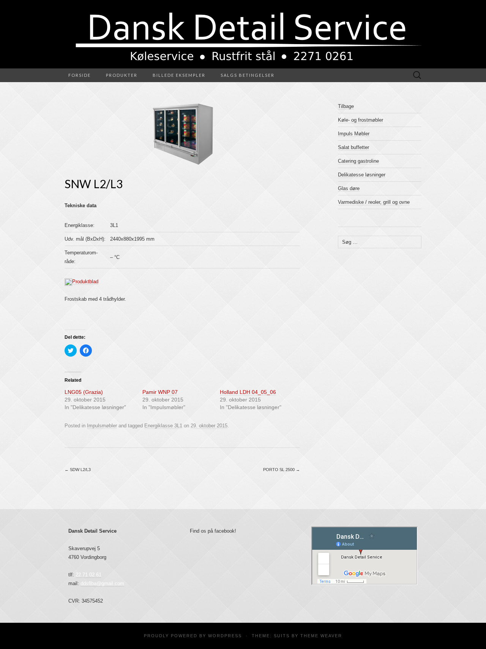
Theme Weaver (321, 635)
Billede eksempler (179, 75)
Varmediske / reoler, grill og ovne (374, 202)
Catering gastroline (358, 161)
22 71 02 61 (88, 575)
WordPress (225, 635)
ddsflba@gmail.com (102, 583)
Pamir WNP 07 (160, 392)
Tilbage (346, 106)
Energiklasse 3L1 (163, 425)
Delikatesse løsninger (361, 175)
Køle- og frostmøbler (360, 120)
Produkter (121, 75)
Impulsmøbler (102, 425)
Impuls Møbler (353, 133)
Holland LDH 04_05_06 (248, 392)
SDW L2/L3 (78, 469)
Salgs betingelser (248, 75)
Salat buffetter (353, 147)
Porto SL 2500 (281, 469)
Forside (79, 75)
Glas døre (349, 188)
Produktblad (85, 281)
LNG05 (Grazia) (84, 392)
